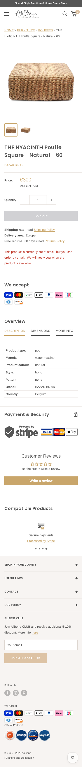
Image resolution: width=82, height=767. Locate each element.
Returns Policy (55, 241)
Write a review (41, 481)
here (35, 632)
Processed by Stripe (41, 541)
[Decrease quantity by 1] (24, 199)
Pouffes (45, 30)
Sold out (41, 216)
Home (9, 30)
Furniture (26, 30)
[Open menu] (6, 14)
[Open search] (65, 13)
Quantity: (10, 200)
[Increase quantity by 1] (51, 199)
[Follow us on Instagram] (16, 693)
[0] (74, 13)
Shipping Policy (44, 229)
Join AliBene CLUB (25, 658)
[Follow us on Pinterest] (24, 693)
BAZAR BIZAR (13, 165)
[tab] (14, 332)
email (20, 257)
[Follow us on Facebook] (7, 693)
